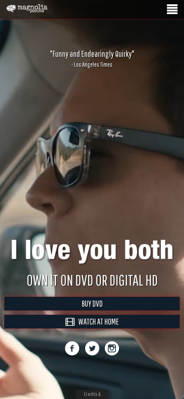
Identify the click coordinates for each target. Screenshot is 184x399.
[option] (92, 58)
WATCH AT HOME (96, 330)
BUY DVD (92, 312)
